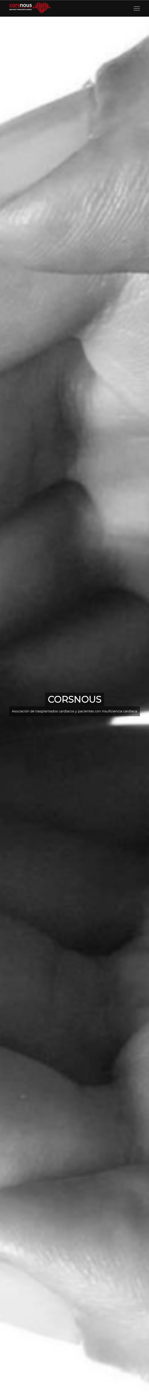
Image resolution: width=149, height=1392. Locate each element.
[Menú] (135, 8)
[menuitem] (135, 8)
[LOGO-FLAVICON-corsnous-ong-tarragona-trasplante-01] (31, 8)
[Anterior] (8, 704)
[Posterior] (140, 704)
